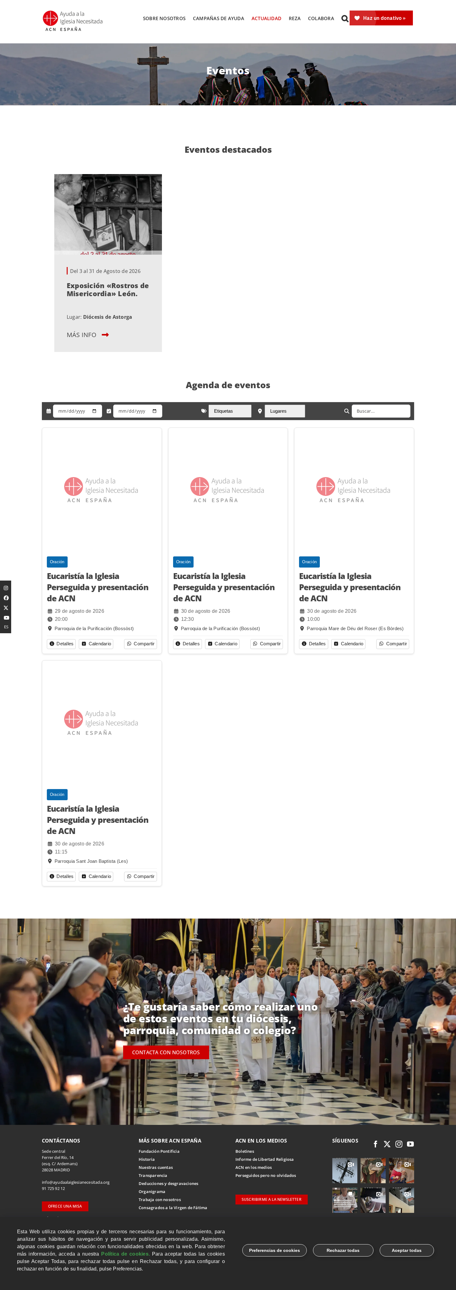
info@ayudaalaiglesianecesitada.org (76, 1182)
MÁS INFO (81, 335)
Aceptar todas (407, 1250)
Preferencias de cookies (274, 1250)
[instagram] (399, 1144)
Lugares (278, 411)
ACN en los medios (253, 1167)
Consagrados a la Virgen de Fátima (173, 1207)
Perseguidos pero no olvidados (265, 1175)
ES (6, 627)
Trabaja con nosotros (160, 1199)
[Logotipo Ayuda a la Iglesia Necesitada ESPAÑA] (73, 12)
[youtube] (410, 1144)
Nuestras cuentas (156, 1167)
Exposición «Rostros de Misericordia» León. (108, 289)
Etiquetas (223, 411)
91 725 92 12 (53, 1188)
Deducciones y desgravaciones (168, 1183)
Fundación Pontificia (159, 1151)
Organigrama (152, 1191)
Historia (147, 1159)
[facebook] (375, 1144)
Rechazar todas (343, 1250)
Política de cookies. (125, 1254)
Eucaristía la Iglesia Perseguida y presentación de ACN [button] (97, 587)
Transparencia (153, 1175)
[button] (345, 18)
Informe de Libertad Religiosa (264, 1159)
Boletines (244, 1151)
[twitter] (387, 1144)
